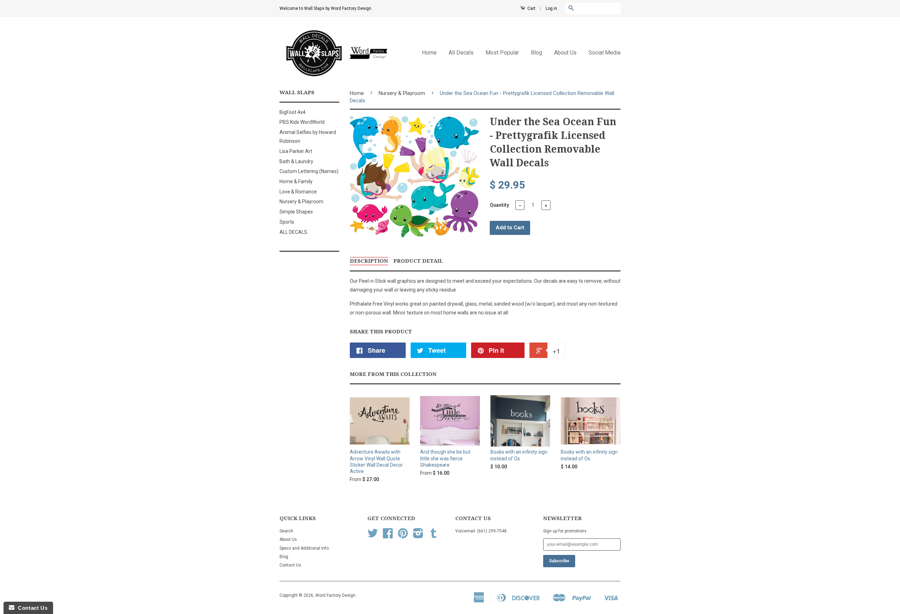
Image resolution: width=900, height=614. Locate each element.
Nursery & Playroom (301, 201)
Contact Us (290, 565)
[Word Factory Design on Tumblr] (433, 535)
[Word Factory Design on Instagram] (418, 535)
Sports (286, 222)
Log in (551, 8)
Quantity (499, 205)
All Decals (461, 52)
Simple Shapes (296, 212)
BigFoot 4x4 (292, 112)
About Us (565, 52)
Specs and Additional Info (304, 548)
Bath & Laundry (296, 161)
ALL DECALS (293, 232)
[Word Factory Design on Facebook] (387, 535)
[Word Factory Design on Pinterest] (403, 535)
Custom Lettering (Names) (309, 171)
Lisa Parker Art (295, 151)
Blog (536, 52)
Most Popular (502, 52)
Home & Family (296, 181)
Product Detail (418, 261)
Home (429, 52)
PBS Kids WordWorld (301, 122)
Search (286, 531)
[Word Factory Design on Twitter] (372, 535)
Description (369, 261)
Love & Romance (298, 191)
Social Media (605, 52)
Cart (530, 8)
